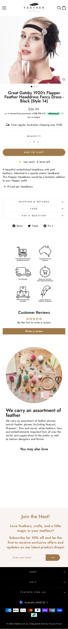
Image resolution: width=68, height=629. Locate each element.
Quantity (34, 136)
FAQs (34, 208)
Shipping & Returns (34, 201)
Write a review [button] (34, 331)
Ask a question (34, 215)
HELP (33, 582)
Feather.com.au (33, 592)
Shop (33, 571)
